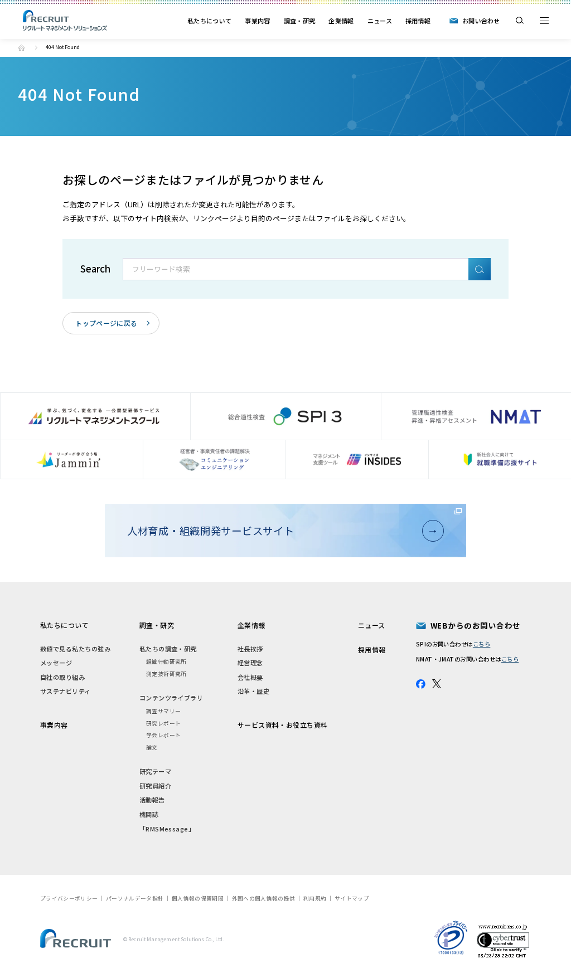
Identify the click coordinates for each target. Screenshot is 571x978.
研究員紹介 (155, 785)
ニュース (379, 20)
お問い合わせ (481, 20)
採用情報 (417, 20)
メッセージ (56, 662)
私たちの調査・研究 (168, 648)
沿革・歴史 (253, 691)
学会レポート (163, 735)
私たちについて (209, 20)
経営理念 (250, 662)
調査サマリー (163, 711)
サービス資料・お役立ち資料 (283, 724)
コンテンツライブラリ (171, 697)
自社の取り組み (62, 677)
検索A (479, 269)
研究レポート (163, 723)
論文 (152, 747)
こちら (481, 644)
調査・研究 (300, 20)
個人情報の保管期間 (198, 898)
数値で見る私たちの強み (75, 648)
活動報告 (152, 799)
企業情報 (341, 20)
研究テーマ (155, 771)
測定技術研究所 (166, 674)
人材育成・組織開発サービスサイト (210, 530)
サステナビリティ (65, 691)
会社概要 (250, 677)
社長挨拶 (250, 648)
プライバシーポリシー (69, 898)
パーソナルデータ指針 (134, 898)
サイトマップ (352, 898)
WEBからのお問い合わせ (475, 625)
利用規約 (314, 898)
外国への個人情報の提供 (264, 898)
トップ (21, 47)
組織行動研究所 (166, 661)
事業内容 (257, 20)
